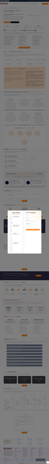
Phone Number (27, 220)
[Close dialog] (39, 211)
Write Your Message (28, 223)
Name (26, 214)
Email (26, 217)
